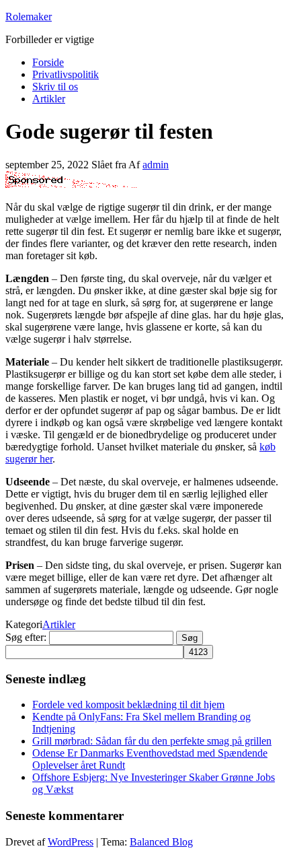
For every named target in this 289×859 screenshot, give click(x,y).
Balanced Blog (161, 842)
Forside (48, 62)
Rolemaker (28, 16)
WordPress (70, 842)
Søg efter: (25, 637)
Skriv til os (55, 86)
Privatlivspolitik (65, 74)
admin (155, 164)
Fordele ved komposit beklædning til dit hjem (128, 704)
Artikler (48, 98)
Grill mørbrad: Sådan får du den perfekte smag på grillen (152, 741)
